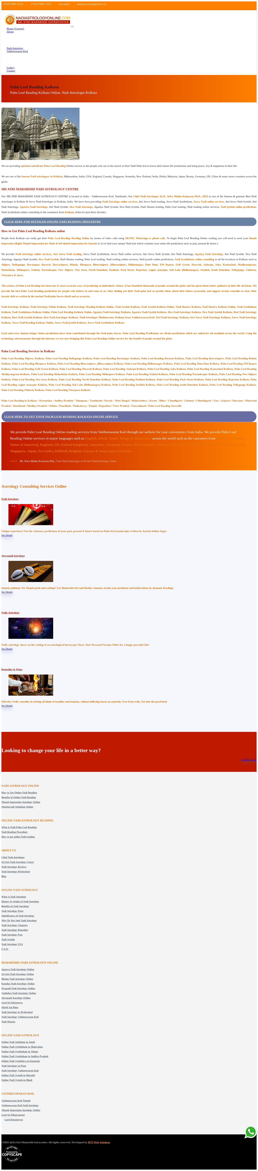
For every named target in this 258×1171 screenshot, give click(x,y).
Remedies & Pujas (11, 669)
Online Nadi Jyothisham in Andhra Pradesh (24, 1056)
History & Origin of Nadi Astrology (20, 901)
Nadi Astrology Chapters (14, 925)
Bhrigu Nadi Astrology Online (17, 979)
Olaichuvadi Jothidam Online (17, 807)
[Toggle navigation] (72, 26)
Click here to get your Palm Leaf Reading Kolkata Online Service (61, 416)
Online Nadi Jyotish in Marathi (18, 1075)
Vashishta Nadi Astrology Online (18, 993)
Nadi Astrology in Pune (13, 1066)
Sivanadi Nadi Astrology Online (18, 988)
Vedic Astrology (10, 612)
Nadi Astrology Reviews (13, 867)
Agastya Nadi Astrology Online (17, 969)
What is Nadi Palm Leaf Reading (19, 827)
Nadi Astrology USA (12, 944)
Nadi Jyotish (8, 939)
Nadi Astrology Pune (12, 911)
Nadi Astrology (10, 499)
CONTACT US (249, 759)
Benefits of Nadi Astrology (15, 906)
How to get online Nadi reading (18, 836)
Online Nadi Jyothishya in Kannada (20, 1061)
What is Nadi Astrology (13, 896)
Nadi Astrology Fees (11, 934)
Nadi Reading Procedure (14, 832)
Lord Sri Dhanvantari (13, 1115)
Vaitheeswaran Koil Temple (16, 1100)
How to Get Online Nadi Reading (19, 792)
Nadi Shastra (8, 1021)
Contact (11, 70)
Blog (3, 876)
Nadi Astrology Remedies (14, 930)
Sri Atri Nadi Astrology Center (17, 862)
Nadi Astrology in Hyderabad (17, 1012)
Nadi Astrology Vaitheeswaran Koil (20, 1017)
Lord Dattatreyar (14, 1119)
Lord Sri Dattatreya (12, 1002)
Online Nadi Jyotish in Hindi (16, 1080)
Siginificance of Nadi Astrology (17, 915)
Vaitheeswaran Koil (17, 51)
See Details (6, 535)
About (10, 31)
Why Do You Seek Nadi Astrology (19, 920)
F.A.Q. (5, 949)
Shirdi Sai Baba (9, 1007)
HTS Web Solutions (99, 1142)
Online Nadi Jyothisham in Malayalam (22, 1047)
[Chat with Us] (251, 1132)
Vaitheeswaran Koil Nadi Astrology (20, 1105)
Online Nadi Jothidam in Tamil (18, 1042)
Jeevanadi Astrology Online (16, 998)
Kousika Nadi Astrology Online (18, 983)
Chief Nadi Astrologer (13, 857)
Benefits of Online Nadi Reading (18, 797)
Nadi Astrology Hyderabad (15, 871)
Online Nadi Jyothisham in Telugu (19, 1051)
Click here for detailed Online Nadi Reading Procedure (52, 221)
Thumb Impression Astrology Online (20, 802)
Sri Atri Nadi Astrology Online (17, 974)
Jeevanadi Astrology (13, 555)
